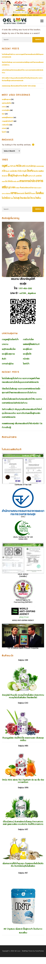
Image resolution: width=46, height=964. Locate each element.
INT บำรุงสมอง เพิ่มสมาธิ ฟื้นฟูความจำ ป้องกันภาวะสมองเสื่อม (23, 903)
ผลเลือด (41, 171)
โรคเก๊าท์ (34, 193)
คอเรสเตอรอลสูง (40, 166)
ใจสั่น (12, 198)
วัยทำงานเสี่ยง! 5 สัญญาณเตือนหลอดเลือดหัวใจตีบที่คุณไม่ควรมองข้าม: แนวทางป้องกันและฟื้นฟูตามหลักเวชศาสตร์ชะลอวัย (22, 413)
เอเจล (13, 193)
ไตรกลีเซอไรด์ (25, 198)
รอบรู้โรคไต (27, 354)
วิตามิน (10, 181)
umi (23, 166)
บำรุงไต (24, 171)
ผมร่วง (36, 171)
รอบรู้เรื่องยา (27, 349)
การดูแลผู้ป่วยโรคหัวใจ (7, 121)
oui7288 (22, 293)
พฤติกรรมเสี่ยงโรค (6, 103)
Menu (41, 20)
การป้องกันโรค (5, 125)
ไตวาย (33, 198)
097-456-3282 (25, 289)
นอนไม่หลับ (13, 171)
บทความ (4, 106)
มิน (6, 181)
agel (4, 166)
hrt (11, 166)
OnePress (25, 951)
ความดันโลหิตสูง (30, 166)
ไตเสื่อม (38, 198)
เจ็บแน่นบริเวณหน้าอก (27, 188)
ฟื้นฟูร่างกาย (17, 176)
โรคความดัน (21, 193)
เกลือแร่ (17, 187)
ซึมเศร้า (7, 171)
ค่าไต (3, 171)
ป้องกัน (30, 171)
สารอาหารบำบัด (27, 181)
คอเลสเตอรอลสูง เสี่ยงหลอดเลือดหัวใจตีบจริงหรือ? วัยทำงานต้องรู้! (19, 86)
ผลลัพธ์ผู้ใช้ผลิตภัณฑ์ (7, 117)
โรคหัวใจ (4, 132)
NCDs (18, 166)
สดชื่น (14, 181)
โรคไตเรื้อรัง (6, 198)
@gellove (32, 293)
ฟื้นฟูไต (25, 176)
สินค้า (3, 114)
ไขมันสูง (16, 198)
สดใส (18, 181)
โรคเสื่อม (40, 193)
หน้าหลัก (4, 128)
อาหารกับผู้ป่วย (6, 110)
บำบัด (20, 171)
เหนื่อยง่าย (7, 193)
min (14, 166)
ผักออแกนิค (5, 176)
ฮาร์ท (13, 188)
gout (9, 166)
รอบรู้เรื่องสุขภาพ (6, 99)
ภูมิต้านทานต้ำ (31, 176)
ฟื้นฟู (10, 176)
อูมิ (9, 188)
